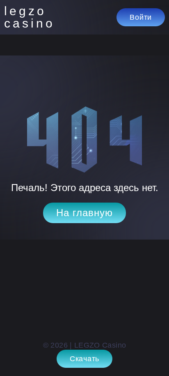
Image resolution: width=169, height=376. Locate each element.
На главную (84, 212)
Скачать (84, 359)
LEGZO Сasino (28, 17)
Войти (141, 17)
